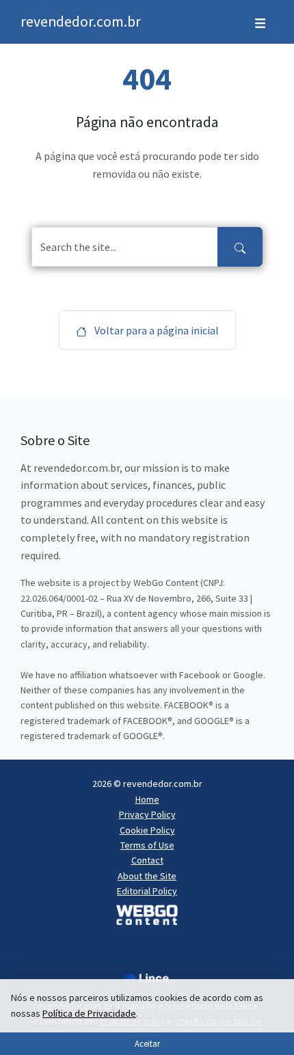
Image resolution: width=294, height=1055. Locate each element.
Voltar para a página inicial (155, 330)
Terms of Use (147, 845)
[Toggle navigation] (260, 21)
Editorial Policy (147, 891)
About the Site (147, 876)
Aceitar (147, 1043)
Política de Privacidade (89, 1013)
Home (147, 799)
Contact (147, 860)
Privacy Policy (147, 814)
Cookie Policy (147, 830)
